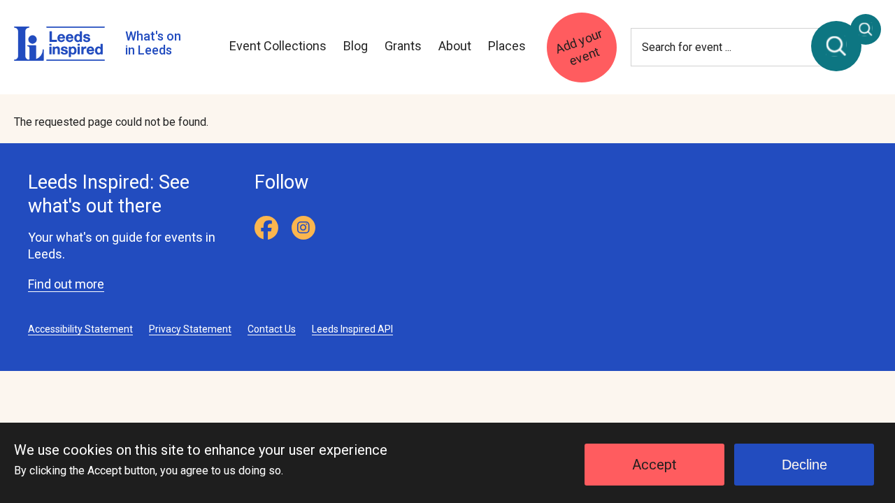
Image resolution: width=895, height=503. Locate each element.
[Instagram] (303, 228)
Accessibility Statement (80, 329)
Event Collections (278, 45)
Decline (804, 464)
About (454, 45)
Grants (403, 45)
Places (507, 45)
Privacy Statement (190, 329)
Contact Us (272, 329)
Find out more (66, 284)
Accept (654, 464)
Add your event (578, 46)
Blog (355, 45)
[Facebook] (266, 228)
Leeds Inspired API (352, 329)
